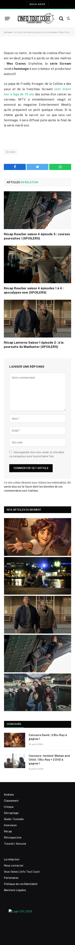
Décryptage (11, 813)
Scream (10, 151)
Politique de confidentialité (21, 884)
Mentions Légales (15, 890)
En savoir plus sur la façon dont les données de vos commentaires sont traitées (37, 486)
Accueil (8, 32)
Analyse (9, 794)
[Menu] (7, 18)
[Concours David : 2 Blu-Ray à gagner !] (14, 740)
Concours (14, 724)
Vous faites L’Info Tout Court (22, 871)
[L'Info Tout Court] (35, 18)
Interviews (10, 825)
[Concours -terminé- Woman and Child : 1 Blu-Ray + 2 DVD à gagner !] (14, 761)
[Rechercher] (61, 18)
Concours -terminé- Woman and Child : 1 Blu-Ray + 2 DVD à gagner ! (49, 759)
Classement (11, 800)
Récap (8, 831)
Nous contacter (13, 865)
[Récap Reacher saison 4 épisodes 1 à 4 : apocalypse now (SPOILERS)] (37, 264)
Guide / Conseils (14, 819)
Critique (9, 806)
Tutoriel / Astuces (15, 843)
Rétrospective (13, 837)
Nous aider (37, 4)
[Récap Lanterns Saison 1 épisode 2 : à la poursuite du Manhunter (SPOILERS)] (37, 319)
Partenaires (11, 877)
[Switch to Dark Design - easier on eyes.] (68, 18)
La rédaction (11, 859)
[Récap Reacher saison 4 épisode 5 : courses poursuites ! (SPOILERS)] (37, 210)
